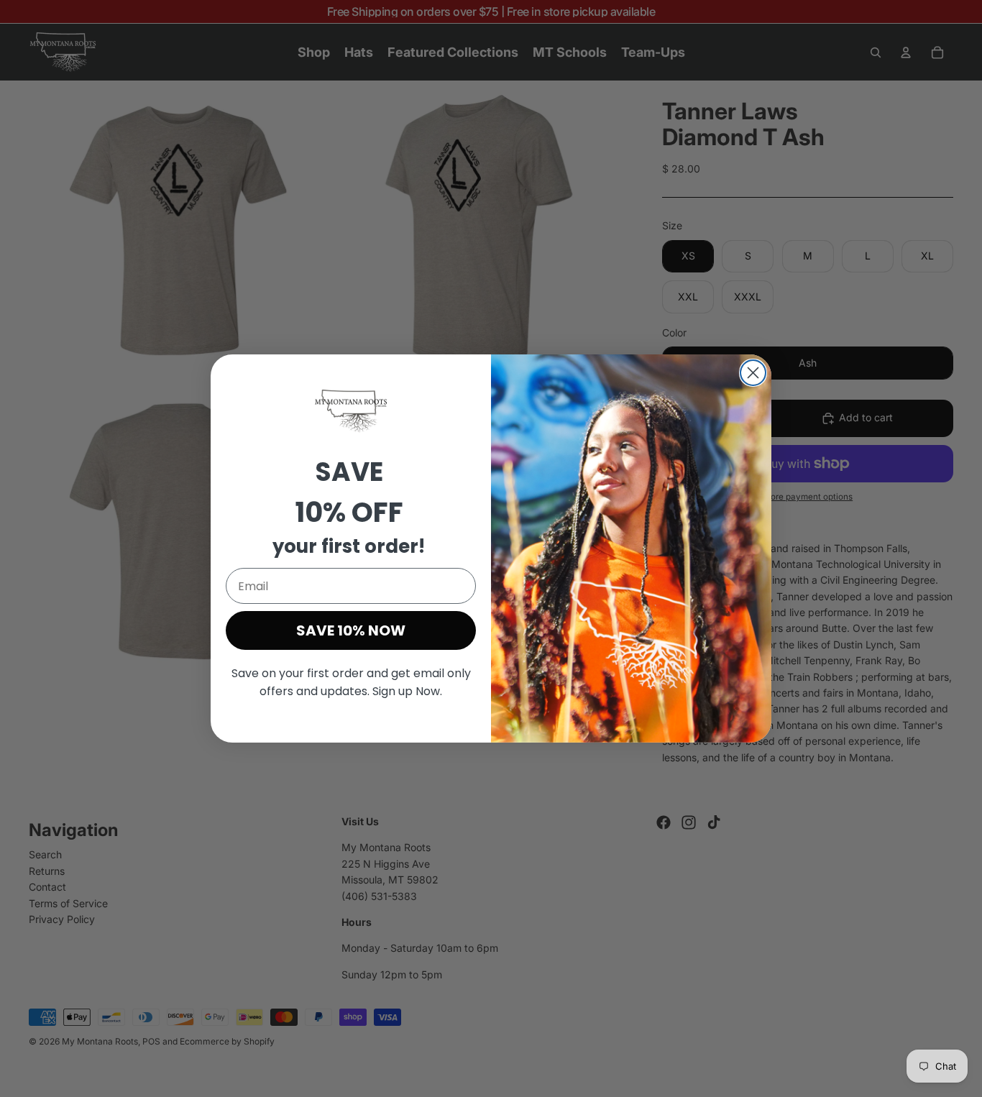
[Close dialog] (753, 372)
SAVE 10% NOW (350, 630)
